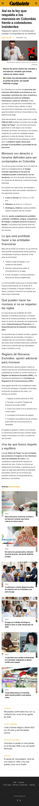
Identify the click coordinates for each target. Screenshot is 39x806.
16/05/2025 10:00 (21, 38)
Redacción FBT (7, 38)
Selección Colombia (12, 740)
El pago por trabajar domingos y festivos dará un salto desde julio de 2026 (19, 624)
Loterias (7, 708)
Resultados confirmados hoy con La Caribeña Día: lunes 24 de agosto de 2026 (19, 714)
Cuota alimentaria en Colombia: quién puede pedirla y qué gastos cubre (18, 695)
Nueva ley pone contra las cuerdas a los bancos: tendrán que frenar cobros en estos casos (20, 71)
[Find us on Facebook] (17, 800)
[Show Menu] (3, 3)
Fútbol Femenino (10, 724)
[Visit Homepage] (19, 3)
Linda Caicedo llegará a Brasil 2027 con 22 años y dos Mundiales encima (19, 730)
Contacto (21, 782)
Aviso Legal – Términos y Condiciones (15, 785)
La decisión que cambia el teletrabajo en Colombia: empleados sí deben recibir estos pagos (19, 659)
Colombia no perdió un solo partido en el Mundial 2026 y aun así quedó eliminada (19, 746)
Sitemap (32, 785)
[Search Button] (36, 3)
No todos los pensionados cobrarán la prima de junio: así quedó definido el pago (19, 81)
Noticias (7, 755)
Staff (14, 782)
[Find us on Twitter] (20, 800)
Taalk (6, 513)
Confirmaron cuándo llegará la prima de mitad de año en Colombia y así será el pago (19, 589)
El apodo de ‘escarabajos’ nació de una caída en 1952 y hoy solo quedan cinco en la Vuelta (19, 761)
